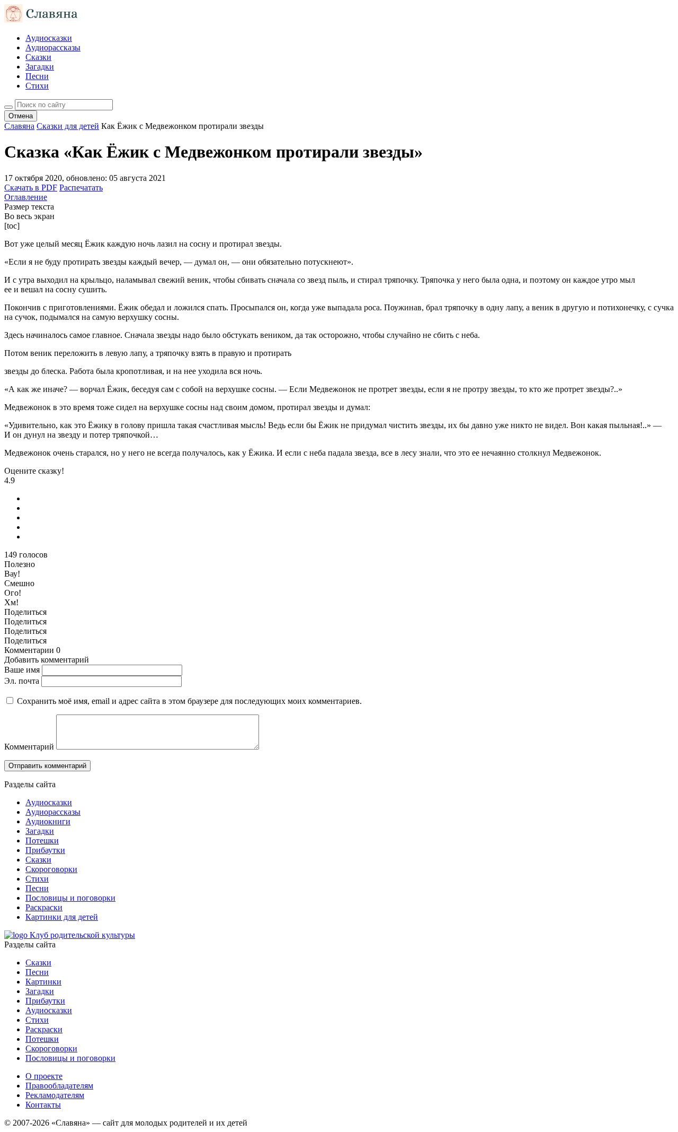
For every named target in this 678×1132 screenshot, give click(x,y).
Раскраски (44, 907)
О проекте (44, 1076)
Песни (37, 76)
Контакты (43, 1104)
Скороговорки (51, 869)
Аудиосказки (48, 37)
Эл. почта (21, 680)
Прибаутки (45, 850)
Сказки (38, 57)
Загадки (39, 66)
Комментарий (29, 746)
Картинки (43, 981)
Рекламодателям (54, 1095)
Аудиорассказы (53, 47)
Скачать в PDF (30, 187)
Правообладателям (59, 1085)
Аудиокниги (47, 821)
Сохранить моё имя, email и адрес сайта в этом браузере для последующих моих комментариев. (189, 701)
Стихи (37, 85)
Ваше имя (22, 669)
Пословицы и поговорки (70, 897)
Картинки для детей (61, 916)
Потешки (42, 840)
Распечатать (81, 187)
